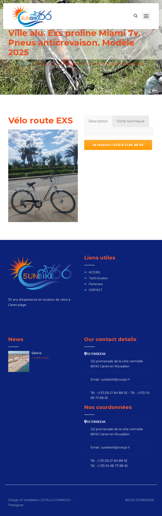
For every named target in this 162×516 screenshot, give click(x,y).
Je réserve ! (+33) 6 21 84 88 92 (118, 145)
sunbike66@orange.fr (115, 379)
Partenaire (96, 284)
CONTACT (95, 290)
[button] (146, 16)
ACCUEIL (94, 272)
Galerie (36, 353)
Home (24, 64)
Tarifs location (98, 278)
